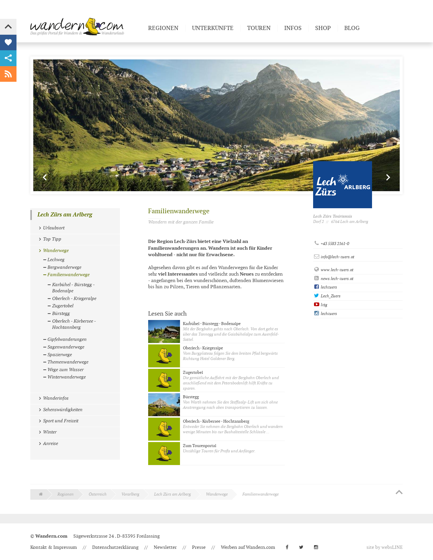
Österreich (98, 494)
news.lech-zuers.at (336, 278)
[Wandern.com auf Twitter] (303, 547)
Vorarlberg (130, 494)
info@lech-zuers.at (337, 256)
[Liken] (8, 43)
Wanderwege (217, 494)
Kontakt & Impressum (53, 547)
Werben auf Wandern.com (248, 547)
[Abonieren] (8, 74)
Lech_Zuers (330, 296)
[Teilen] (8, 58)
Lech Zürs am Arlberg (64, 214)
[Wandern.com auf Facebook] (289, 547)
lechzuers (328, 287)
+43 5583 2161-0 (334, 243)
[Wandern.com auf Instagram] (318, 547)
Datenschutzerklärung (115, 547)
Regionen (65, 494)
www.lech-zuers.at (336, 269)
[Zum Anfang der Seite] (399, 492)
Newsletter (165, 547)
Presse (199, 547)
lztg (323, 304)
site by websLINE (384, 547)
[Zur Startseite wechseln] (86, 26)
